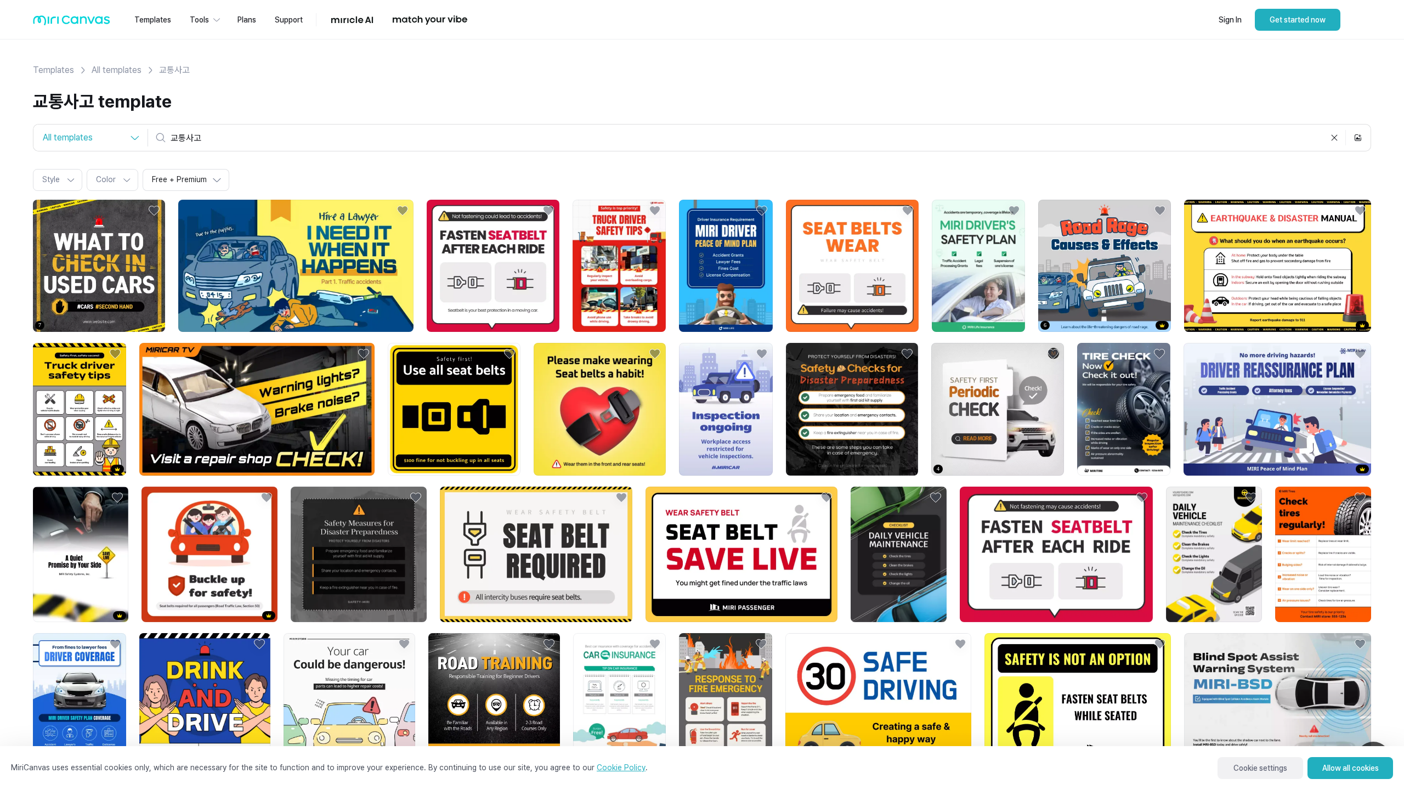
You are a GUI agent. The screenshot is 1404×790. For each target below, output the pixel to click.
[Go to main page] (71, 22)
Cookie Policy (621, 767)
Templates (53, 70)
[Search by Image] (1358, 137)
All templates (116, 70)
